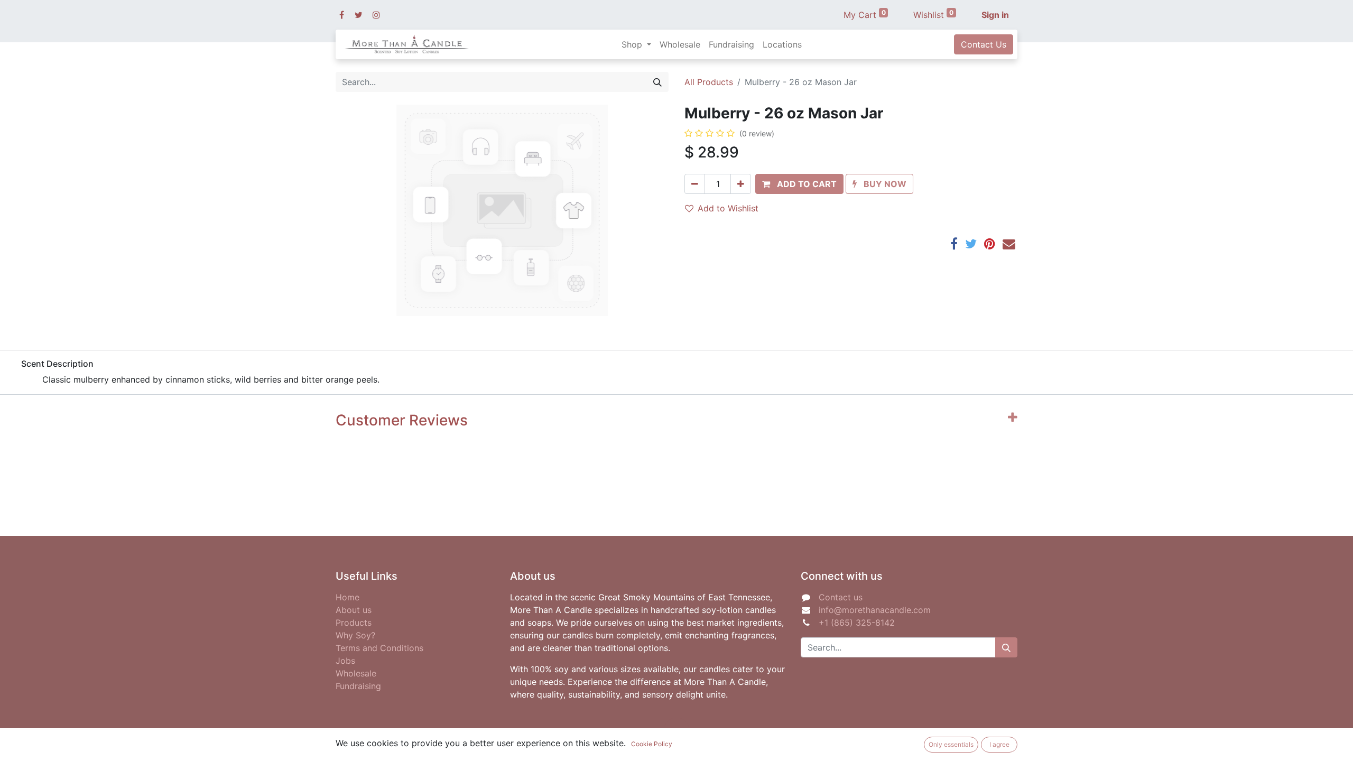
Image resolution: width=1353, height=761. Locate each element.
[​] (341, 14)
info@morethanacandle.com (875, 610)
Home (347, 597)
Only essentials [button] (951, 744)
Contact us (841, 597)
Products (354, 622)
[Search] (657, 82)
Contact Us (983, 44)
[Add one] (740, 184)
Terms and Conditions (379, 648)
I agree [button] (999, 744)
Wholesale (356, 673)
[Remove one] (694, 184)
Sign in (995, 15)
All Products (708, 82)
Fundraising (358, 686)
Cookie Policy (651, 744)
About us (354, 610)
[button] (799, 184)
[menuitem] (680, 44)
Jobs (345, 660)
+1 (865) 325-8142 (857, 622)
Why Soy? (355, 635)
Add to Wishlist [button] (728, 208)
